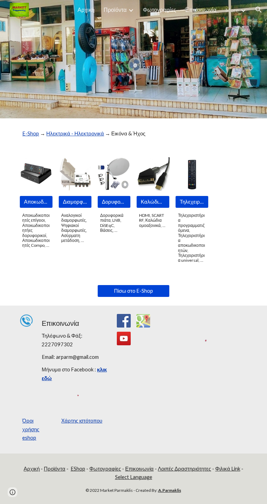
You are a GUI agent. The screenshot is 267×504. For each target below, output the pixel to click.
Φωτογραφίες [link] (159, 9)
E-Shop (30, 133)
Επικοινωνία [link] (200, 9)
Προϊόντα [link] (115, 9)
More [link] (232, 10)
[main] (133, 134)
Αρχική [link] (86, 9)
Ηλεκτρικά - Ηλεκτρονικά (75, 133)
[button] (258, 9)
